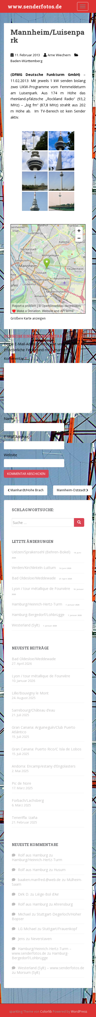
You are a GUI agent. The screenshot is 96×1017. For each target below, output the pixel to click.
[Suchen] (79, 522)
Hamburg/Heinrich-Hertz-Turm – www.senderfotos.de (41, 951)
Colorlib (46, 1011)
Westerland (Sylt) (26, 625)
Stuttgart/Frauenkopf (59, 928)
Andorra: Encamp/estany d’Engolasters (44, 766)
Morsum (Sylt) (28, 972)
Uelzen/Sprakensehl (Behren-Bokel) (41, 552)
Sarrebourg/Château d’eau (33, 710)
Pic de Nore (21, 783)
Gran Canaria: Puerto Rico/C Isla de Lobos (46, 749)
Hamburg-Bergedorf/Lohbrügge (38, 614)
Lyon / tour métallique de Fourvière (41, 588)
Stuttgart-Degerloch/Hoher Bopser (46, 916)
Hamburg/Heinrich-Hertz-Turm (37, 604)
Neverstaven (41, 938)
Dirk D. (23, 894)
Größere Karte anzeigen (28, 318)
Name (10, 418)
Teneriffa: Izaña (24, 817)
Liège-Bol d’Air (47, 894)
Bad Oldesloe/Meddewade (34, 578)
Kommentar (15, 358)
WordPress (79, 1011)
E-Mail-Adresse (18, 436)
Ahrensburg (63, 904)
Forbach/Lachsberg (28, 800)
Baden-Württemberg (26, 61)
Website (10, 454)
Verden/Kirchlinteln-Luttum (34, 567)
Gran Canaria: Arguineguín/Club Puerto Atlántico (43, 729)
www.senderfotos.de (35, 6)
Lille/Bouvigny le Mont (30, 693)
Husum (60, 869)
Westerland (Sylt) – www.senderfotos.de (51, 967)
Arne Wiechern (59, 55)
